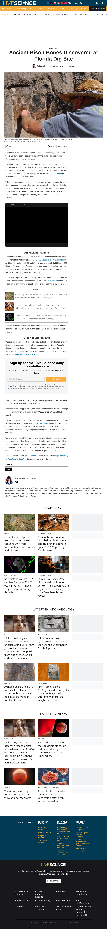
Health (32, 8)
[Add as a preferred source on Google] (53, 881)
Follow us (53, 146)
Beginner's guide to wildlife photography (82, 835)
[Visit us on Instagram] (55, 3)
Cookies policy (43, 900)
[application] (36, 225)
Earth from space (44, 833)
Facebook (12, 459)
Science (41, 8)
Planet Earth (52, 8)
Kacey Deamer (45, 66)
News (73, 66)
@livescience (61, 456)
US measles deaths (81, 14)
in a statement (54, 281)
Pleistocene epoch (54, 174)
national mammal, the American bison (50, 260)
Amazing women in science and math (63, 839)
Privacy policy (22, 900)
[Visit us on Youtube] (58, 3)
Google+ (22, 459)
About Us (60, 891)
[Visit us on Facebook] (48, 3)
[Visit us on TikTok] (65, 3)
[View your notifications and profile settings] (97, 3)
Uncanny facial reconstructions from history (62, 853)
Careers (19, 907)
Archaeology (22, 8)
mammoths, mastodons (38, 423)
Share (10, 146)
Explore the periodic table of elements (63, 846)
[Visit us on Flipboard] (62, 3)
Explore (84, 8)
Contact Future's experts (39, 894)
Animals (10, 8)
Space (63, 8)
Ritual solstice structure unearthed (56, 14)
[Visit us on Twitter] (51, 3)
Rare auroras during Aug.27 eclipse (26, 14)
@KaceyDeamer (31, 456)
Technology (73, 8)
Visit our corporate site (57, 874)
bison (8, 469)
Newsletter (64, 146)
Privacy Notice (12, 386)
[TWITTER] (17, 481)
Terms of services (32, 385)
